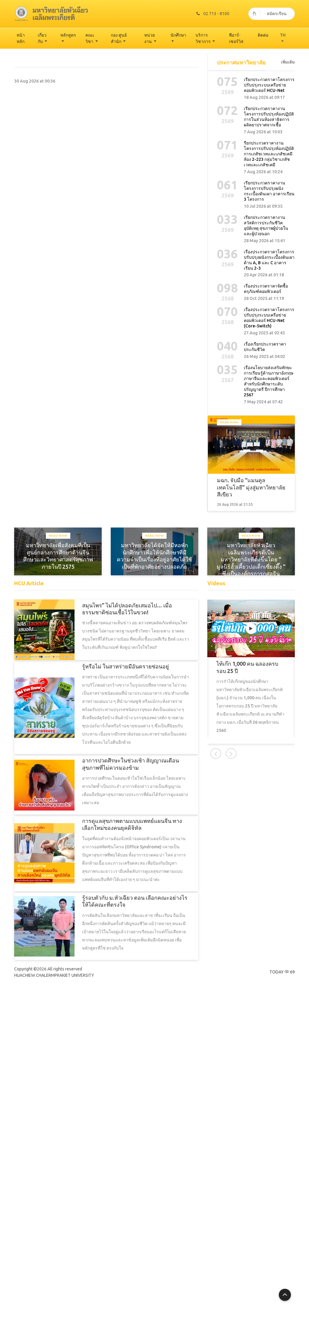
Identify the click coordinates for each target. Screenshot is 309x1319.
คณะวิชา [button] (89, 38)
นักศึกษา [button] (178, 35)
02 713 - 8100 (216, 13)
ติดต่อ (263, 35)
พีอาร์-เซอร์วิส (236, 38)
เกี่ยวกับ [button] (42, 38)
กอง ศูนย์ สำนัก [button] (119, 38)
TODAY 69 (282, 972)
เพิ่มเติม (288, 62)
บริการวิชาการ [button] (204, 38)
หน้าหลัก (21, 38)
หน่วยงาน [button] (149, 38)
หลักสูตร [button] (68, 35)
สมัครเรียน (277, 13)
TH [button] (282, 35)
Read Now (229, 422)
